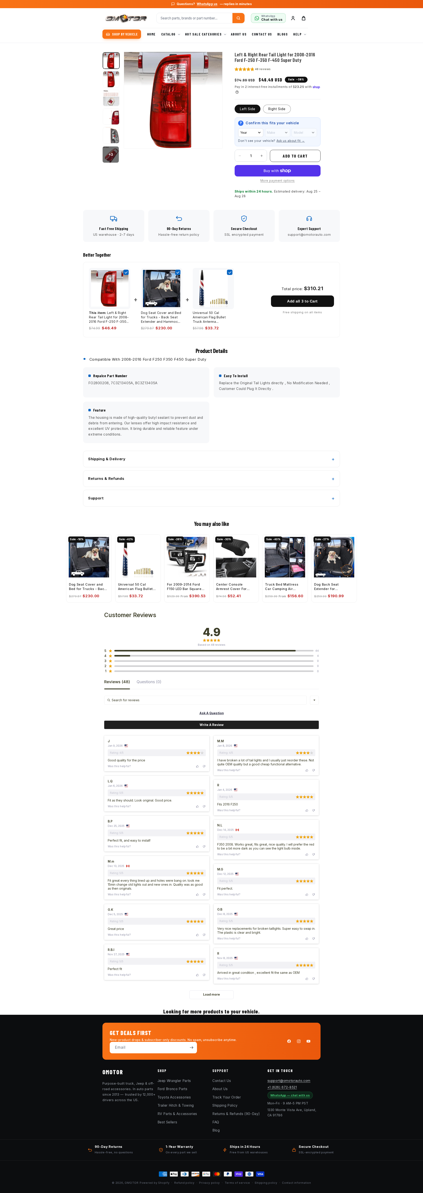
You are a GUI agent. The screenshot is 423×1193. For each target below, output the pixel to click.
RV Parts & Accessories (177, 1114)
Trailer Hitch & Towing (176, 1105)
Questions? (214, 4)
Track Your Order (226, 1097)
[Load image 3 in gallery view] (111, 98)
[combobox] (314, 700)
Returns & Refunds (106, 478)
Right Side (277, 109)
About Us (220, 1089)
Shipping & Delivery (107, 459)
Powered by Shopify (155, 1182)
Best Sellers (167, 1122)
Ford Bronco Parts (172, 1089)
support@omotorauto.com (289, 1080)
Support (96, 498)
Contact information (296, 1182)
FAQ (215, 1122)
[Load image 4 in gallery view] (111, 116)
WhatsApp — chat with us (290, 1095)
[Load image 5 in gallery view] (111, 135)
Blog (216, 1130)
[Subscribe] (191, 1047)
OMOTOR (132, 1182)
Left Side (248, 109)
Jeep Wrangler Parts (174, 1080)
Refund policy (184, 1182)
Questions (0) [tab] (149, 682)
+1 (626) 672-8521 (282, 1087)
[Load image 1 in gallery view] (111, 60)
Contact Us (221, 1080)
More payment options (277, 180)
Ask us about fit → (290, 141)
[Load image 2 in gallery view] (111, 79)
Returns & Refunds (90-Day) (236, 1114)
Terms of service (237, 1182)
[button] (170, 34)
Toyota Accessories (174, 1097)
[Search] (238, 18)
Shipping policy (266, 1182)
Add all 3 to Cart (302, 301)
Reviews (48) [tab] (117, 682)
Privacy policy (209, 1182)
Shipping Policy (225, 1105)
